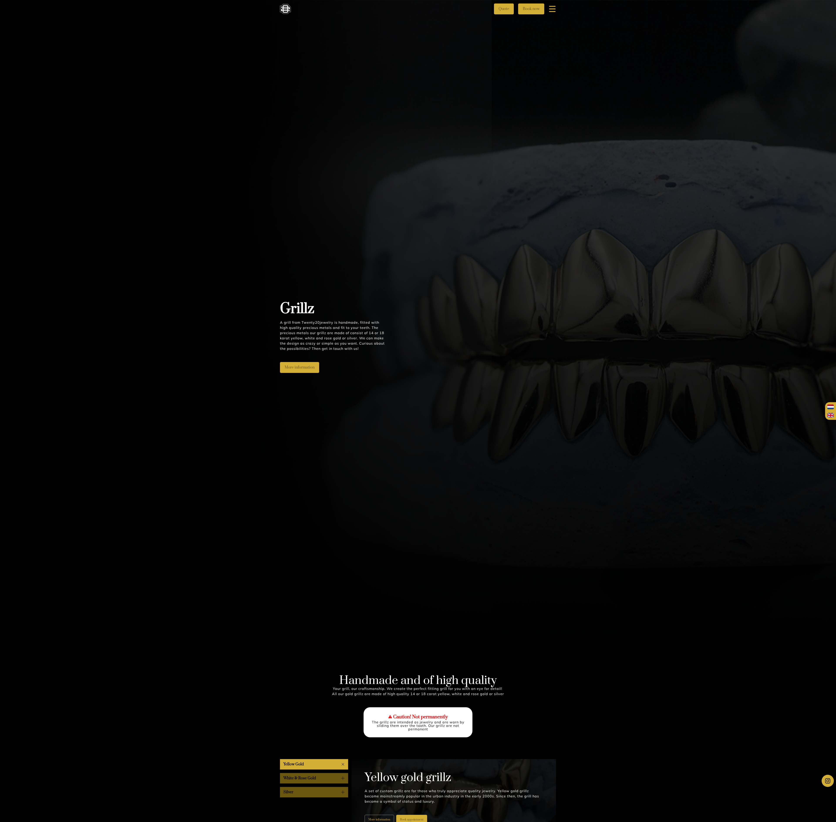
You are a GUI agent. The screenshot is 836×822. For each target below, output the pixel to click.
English (830, 415)
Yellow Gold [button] (293, 764)
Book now (531, 9)
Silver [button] (288, 792)
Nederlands (830, 406)
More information (300, 367)
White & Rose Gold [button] (299, 778)
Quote (504, 9)
